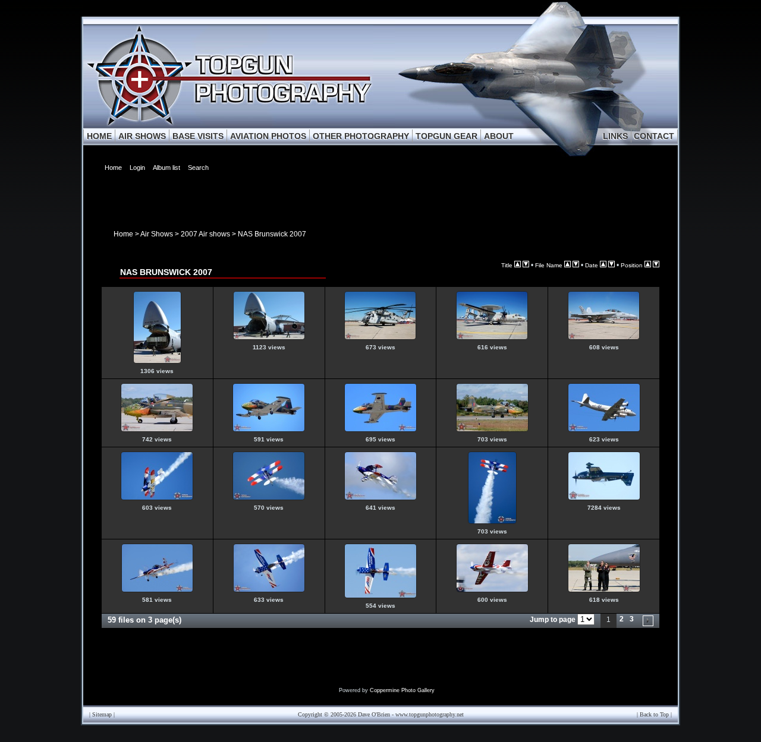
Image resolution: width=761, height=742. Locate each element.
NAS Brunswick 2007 (272, 234)
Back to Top (654, 714)
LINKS (615, 136)
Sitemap (102, 714)
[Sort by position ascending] (647, 265)
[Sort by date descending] (611, 265)
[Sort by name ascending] (567, 265)
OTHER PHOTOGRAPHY (361, 136)
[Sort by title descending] (526, 265)
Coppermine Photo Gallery (402, 690)
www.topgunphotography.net (429, 714)
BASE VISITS (198, 136)
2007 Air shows (205, 234)
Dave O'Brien (374, 714)
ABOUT (499, 136)
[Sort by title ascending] (517, 265)
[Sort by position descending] (656, 265)
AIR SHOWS (142, 136)
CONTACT (654, 136)
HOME (99, 136)
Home (123, 234)
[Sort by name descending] (576, 265)
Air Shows (156, 234)
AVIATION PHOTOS (268, 136)
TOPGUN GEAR (446, 136)
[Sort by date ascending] (603, 265)
